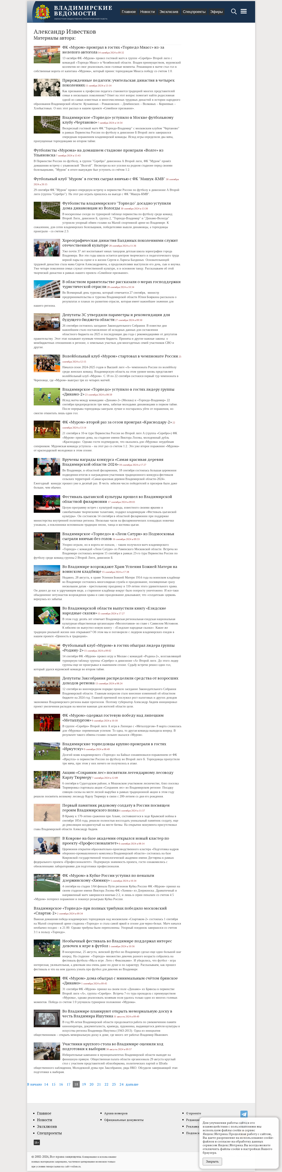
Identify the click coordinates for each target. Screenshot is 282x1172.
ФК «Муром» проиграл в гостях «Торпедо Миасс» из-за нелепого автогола (113, 49)
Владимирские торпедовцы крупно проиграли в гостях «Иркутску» (114, 746)
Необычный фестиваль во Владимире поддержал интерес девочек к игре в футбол (117, 943)
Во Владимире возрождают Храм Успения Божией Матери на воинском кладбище (119, 569)
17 (68, 1084)
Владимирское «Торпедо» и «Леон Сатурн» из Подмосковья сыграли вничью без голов (118, 536)
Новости (147, 12)
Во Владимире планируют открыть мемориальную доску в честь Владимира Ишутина (117, 1013)
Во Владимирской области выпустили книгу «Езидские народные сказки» (114, 610)
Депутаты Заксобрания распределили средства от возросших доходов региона (120, 680)
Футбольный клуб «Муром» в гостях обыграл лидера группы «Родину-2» (118, 648)
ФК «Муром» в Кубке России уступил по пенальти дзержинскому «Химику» (108, 878)
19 (84, 1084)
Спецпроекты (194, 12)
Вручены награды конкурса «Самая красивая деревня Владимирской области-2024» (112, 462)
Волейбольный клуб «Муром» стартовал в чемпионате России (120, 356)
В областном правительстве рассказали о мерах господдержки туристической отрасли (121, 284)
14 (46, 1084)
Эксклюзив (169, 12)
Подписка (193, 1133)
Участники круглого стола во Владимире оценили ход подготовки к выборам (112, 1046)
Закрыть (212, 1161)
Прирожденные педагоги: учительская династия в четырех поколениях (118, 82)
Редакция (193, 1120)
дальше (132, 1084)
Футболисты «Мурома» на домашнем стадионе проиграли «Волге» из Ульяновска (98, 152)
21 (99, 1084)
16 (61, 1084)
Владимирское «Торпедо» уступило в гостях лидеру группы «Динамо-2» (118, 391)
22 (106, 1084)
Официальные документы (124, 1120)
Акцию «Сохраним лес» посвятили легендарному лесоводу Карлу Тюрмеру (117, 775)
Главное (129, 12)
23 (114, 1084)
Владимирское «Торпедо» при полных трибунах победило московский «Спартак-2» (100, 910)
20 (91, 1084)
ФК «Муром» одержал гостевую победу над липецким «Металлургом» (113, 717)
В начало (34, 1084)
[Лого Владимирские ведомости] (73, 12)
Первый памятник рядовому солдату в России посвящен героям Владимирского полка (116, 807)
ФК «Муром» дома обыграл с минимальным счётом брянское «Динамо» (120, 980)
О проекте (193, 1113)
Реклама (192, 1126)
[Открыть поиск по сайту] (234, 13)
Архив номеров (116, 1113)
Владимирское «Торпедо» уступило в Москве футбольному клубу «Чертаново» (117, 120)
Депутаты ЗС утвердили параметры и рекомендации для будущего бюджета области (116, 317)
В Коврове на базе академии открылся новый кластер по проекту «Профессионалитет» (115, 840)
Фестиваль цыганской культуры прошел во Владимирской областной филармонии (117, 499)
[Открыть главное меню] (243, 13)
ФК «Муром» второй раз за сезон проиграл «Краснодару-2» (117, 422)
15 (54, 1084)
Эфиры (216, 12)
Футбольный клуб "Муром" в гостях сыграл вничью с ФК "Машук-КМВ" (99, 178)
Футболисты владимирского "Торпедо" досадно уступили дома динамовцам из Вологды (116, 205)
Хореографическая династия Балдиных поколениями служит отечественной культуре (120, 243)
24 (121, 1084)
